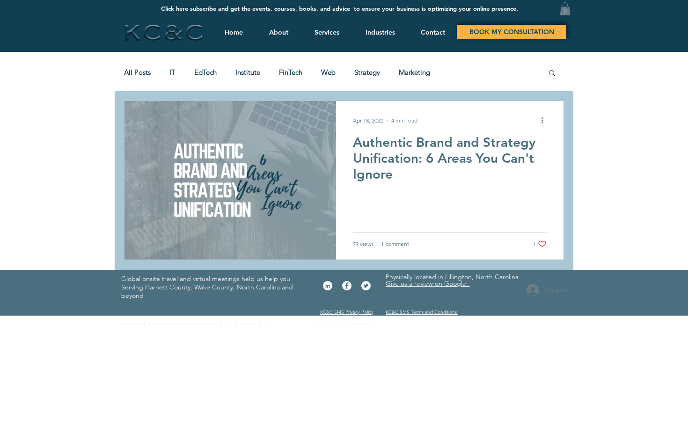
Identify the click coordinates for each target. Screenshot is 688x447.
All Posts (137, 72)
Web (328, 72)
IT (172, 72)
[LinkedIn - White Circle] (327, 285)
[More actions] (545, 120)
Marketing (414, 72)
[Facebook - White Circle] (346, 285)
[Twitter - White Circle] (366, 285)
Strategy (367, 72)
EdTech (205, 72)
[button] (325, 32)
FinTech (290, 72)
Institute (247, 72)
